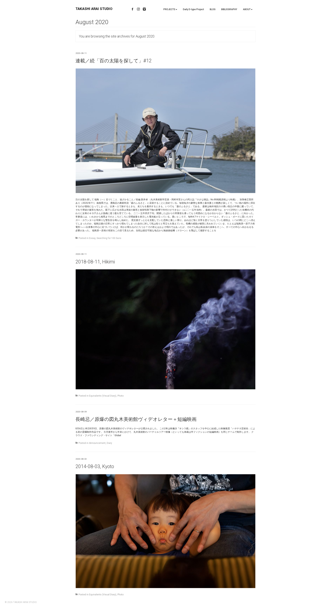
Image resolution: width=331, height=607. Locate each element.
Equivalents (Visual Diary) (102, 395)
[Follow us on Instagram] (138, 9)
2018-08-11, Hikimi (95, 262)
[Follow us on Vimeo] (144, 9)
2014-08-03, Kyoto (94, 466)
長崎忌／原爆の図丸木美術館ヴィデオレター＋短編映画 (136, 419)
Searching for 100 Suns (109, 238)
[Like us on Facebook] (132, 9)
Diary (109, 443)
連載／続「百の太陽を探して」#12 (113, 61)
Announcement (97, 443)
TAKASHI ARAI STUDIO (93, 9)
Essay (92, 238)
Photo (120, 395)
